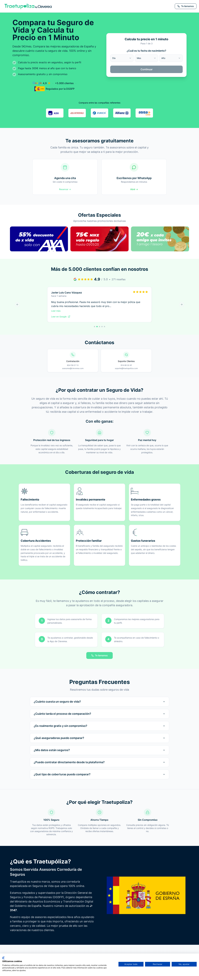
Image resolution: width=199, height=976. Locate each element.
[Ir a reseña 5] (104, 326)
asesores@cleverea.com (72, 368)
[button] (39, 242)
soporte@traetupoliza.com (126, 368)
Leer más (56, 310)
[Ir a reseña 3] (99, 326)
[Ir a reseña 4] (102, 326)
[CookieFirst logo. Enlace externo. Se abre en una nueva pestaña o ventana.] (3, 958)
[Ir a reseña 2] (97, 326)
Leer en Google (59, 316)
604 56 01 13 (73, 365)
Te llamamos (101, 655)
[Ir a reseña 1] (94, 326)
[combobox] (122, 58)
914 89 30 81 (126, 365)
